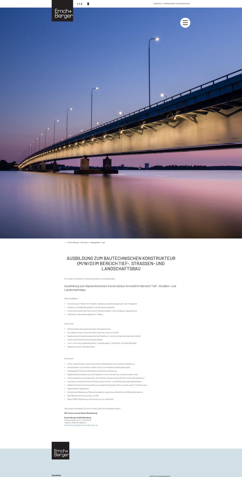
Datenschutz (183, 4)
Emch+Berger (73, 242)
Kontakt (158, 4)
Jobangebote (95, 242)
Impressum (169, 4)
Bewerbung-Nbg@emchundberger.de (81, 425)
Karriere (84, 242)
